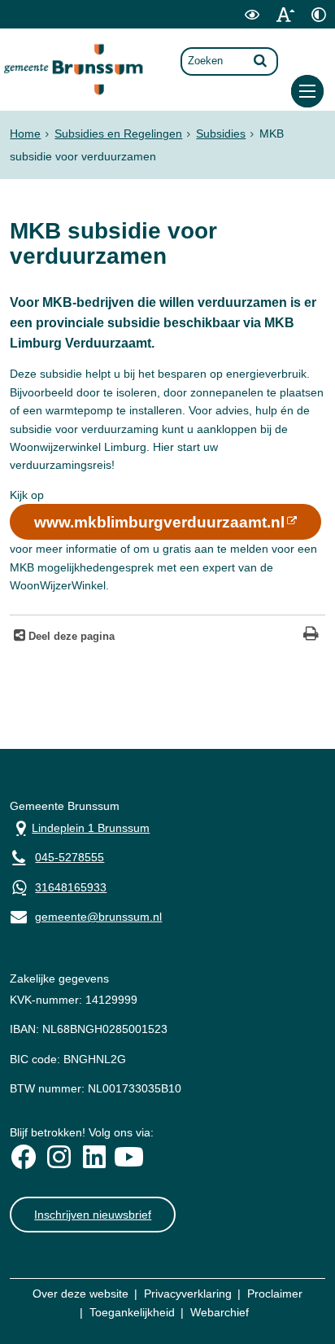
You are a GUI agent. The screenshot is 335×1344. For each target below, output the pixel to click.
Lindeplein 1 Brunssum (80, 826)
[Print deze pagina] (311, 635)
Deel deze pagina (70, 636)
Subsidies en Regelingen (118, 133)
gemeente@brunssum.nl (86, 915)
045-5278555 (69, 857)
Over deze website (80, 1293)
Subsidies (221, 133)
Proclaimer (274, 1293)
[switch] (251, 14)
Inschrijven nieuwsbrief (92, 1214)
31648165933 (71, 887)
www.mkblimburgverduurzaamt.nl (159, 522)
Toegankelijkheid (132, 1312)
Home (25, 133)
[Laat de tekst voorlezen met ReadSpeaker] (222, 25)
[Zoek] (260, 60)
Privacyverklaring (188, 1293)
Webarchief (219, 1312)
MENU (307, 91)
